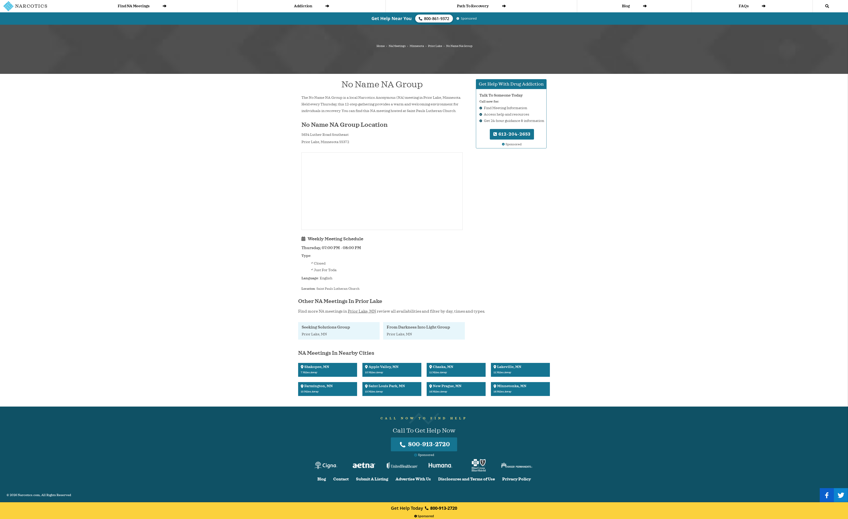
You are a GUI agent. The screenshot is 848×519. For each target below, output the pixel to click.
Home (381, 46)
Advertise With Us (413, 479)
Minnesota (417, 46)
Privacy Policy (516, 479)
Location (308, 288)
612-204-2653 (513, 134)
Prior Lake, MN (362, 311)
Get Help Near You (391, 18)
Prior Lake (435, 46)
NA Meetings (397, 46)
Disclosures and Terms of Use (466, 479)
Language (309, 278)
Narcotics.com (29, 495)
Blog (626, 6)
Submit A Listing (372, 479)
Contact (341, 479)
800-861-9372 (436, 18)
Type (305, 256)
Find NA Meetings (134, 6)
